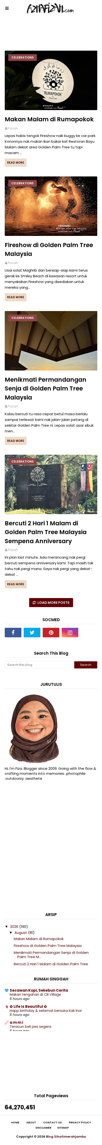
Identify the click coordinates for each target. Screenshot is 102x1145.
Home (15, 1122)
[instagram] (70, 632)
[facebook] (13, 632)
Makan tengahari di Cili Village (35, 994)
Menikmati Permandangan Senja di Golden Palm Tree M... (51, 954)
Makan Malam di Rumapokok (49, 119)
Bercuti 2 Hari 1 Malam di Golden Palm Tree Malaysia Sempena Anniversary (46, 532)
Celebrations (22, 57)
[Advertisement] (53, 37)
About (31, 1122)
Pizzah (13, 128)
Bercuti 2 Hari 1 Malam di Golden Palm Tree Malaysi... (51, 966)
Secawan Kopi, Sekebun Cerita (39, 990)
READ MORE (15, 163)
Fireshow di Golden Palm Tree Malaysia (49, 249)
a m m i (16, 1022)
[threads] (89, 632)
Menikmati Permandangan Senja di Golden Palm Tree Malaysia (45, 388)
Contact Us (52, 1122)
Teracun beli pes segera (30, 1026)
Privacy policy (80, 1122)
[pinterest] (51, 632)
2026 (14, 926)
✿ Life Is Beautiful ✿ (28, 1006)
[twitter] (32, 632)
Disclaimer (43, 1127)
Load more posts (53, 602)
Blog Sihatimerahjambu (66, 1136)
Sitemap (63, 1127)
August (21, 932)
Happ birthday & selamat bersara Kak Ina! (46, 1010)
